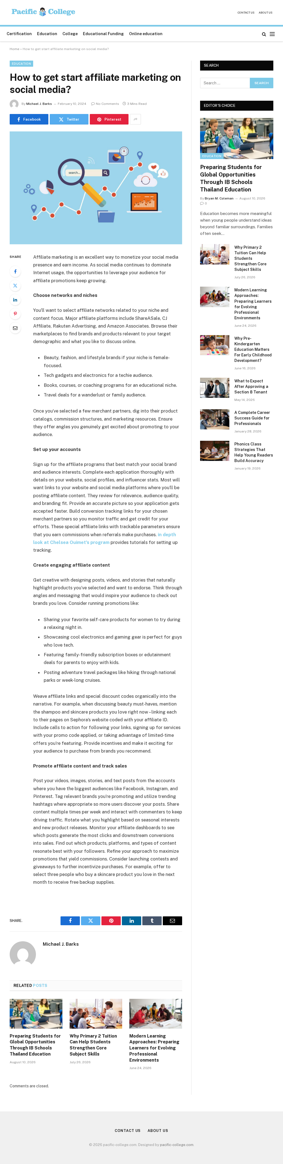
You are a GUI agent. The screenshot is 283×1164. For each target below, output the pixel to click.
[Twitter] (15, 285)
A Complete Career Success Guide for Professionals (252, 418)
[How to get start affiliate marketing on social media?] (96, 187)
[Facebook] (15, 271)
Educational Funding (103, 34)
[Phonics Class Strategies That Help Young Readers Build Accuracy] (214, 451)
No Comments (107, 104)
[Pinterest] (15, 313)
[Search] (264, 34)
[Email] (15, 327)
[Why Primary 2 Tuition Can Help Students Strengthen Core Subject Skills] (96, 1013)
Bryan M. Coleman (219, 198)
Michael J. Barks (39, 104)
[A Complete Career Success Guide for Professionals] (214, 419)
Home (14, 49)
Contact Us (246, 12)
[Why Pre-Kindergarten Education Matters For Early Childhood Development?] (214, 345)
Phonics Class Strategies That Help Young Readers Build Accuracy (253, 452)
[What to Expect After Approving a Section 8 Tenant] (214, 388)
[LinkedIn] (15, 299)
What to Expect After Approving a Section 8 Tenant (251, 386)
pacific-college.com (176, 1145)
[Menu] (272, 34)
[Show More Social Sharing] (135, 119)
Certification (19, 34)
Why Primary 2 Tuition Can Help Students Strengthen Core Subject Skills (93, 1045)
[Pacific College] (43, 12)
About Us (265, 12)
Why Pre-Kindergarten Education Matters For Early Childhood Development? (253, 349)
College (70, 34)
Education (47, 34)
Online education (146, 34)
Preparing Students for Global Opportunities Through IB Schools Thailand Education (35, 1045)
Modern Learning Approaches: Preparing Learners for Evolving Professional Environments (154, 1048)
